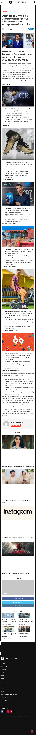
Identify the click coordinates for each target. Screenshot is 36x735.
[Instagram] (8, 711)
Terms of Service (5, 698)
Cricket (3, 685)
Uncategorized (22, 624)
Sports (2, 672)
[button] (29, 29)
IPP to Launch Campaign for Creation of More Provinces (9, 634)
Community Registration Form (9, 694)
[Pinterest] (11, 711)
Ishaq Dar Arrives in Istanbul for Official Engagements (24, 634)
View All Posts (16, 425)
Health (2, 678)
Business (3, 669)
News (3, 624)
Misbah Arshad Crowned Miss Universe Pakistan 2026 (18, 466)
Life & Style (5, 11)
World (2, 675)
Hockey (3, 691)
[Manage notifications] (32, 731)
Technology (8, 624)
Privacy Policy (4, 701)
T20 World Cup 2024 (6, 682)
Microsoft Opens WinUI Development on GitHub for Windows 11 (9, 621)
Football (3, 688)
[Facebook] (2, 711)
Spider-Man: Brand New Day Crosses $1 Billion (15, 573)
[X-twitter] (5, 711)
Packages (3, 704)
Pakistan (7, 638)
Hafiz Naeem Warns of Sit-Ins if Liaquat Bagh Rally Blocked (26, 621)
